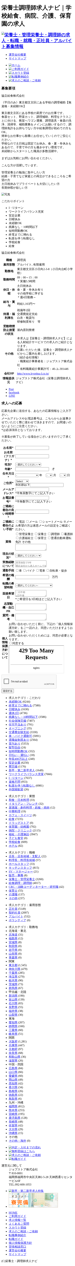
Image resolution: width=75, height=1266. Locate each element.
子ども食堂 (16, 838)
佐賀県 (13, 1125)
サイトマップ (17, 58)
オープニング (17, 728)
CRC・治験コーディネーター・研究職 (33, 886)
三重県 (13, 1030)
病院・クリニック (20, 830)
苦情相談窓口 (17, 1246)
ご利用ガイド (17, 1216)
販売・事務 (16, 875)
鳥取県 (13, 1098)
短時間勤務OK (18, 751)
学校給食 (14, 841)
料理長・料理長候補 (22, 860)
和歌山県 (14, 1056)
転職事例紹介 (17, 1235)
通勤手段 (8, 570)
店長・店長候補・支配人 (25, 856)
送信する (7, 691)
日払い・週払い (19, 755)
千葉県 (13, 972)
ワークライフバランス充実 (26, 774)
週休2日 (14, 713)
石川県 (13, 1003)
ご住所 (7, 483)
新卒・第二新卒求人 (22, 770)
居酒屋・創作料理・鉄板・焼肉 (29, 807)
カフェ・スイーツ (20, 815)
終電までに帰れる (20, 705)
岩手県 (13, 949)
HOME (13, 1212)
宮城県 (13, 942)
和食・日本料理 (19, 799)
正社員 (13, 908)
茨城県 (13, 984)
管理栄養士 (26, 534)
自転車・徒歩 (58, 570)
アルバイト (16, 916)
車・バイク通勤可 (20, 736)
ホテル (13, 845)
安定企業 (14, 762)
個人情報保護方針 (20, 1242)
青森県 (13, 957)
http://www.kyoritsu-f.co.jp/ (33, 373)
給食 (12, 819)
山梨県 (13, 1014)
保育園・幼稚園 (19, 826)
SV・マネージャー (21, 871)
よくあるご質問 (19, 1223)
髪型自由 (14, 747)
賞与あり (14, 743)
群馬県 (13, 988)
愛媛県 (13, 1075)
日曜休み (14, 709)
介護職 (13, 894)
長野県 (13, 1007)
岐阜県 (13, 1033)
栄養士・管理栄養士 (22, 879)
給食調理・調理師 (20, 883)
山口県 (13, 1072)
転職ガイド (16, 1239)
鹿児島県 (14, 1117)
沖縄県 (13, 1133)
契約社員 (14, 912)
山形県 (13, 953)
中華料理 (14, 811)
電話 (22, 521)
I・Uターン (16, 777)
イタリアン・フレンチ (23, 803)
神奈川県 (14, 968)
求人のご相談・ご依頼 (23, 1231)
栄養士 (42, 534)
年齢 (8, 469)
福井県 (13, 1010)
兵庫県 (13, 1045)
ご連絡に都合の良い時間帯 (8, 510)
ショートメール (52, 521)
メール (33, 521)
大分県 (13, 1129)
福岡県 (13, 1106)
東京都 (13, 965)
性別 (8, 464)
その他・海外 (17, 1140)
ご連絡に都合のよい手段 (8, 525)
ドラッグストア (19, 822)
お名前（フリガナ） (8, 456)
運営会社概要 (17, 54)
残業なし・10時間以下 (23, 716)
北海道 (13, 934)
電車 (42, 570)
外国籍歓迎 (16, 789)
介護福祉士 (26, 538)
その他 (13, 898)
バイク (30, 570)
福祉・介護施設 (19, 834)
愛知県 (13, 1022)
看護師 (68, 534)
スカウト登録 (17, 1227)
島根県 (13, 1091)
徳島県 (13, 1094)
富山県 (13, 999)
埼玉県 (13, 976)
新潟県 (13, 995)
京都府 (13, 1049)
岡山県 (13, 1079)
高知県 (13, 1083)
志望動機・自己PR (8, 607)
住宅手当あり (17, 724)
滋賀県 (13, 1060)
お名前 (7, 447)
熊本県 (13, 1110)
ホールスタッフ (19, 863)
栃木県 (13, 980)
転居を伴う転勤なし (22, 785)
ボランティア (17, 920)
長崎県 (13, 1121)
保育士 (42, 538)
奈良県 (13, 1052)
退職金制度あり (19, 739)
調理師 (55, 534)
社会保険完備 (17, 720)
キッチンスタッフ (20, 867)
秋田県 (13, 946)
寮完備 (13, 766)
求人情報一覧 (17, 1219)
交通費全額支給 (19, 732)
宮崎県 (13, 1114)
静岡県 (13, 1026)
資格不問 (14, 781)
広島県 (13, 1068)
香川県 (13, 1087)
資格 (8, 541)
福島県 (13, 938)
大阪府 (13, 1041)
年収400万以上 (18, 758)
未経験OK (15, 701)
